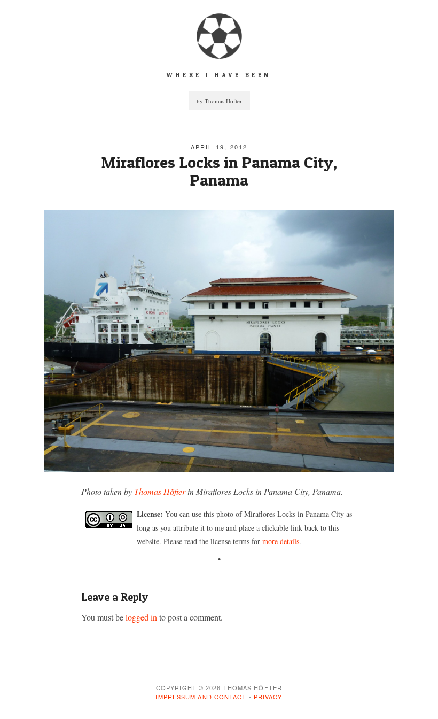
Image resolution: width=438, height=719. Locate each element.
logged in (141, 617)
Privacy (268, 696)
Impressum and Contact (200, 696)
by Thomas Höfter (219, 101)
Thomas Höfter (159, 491)
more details (280, 541)
